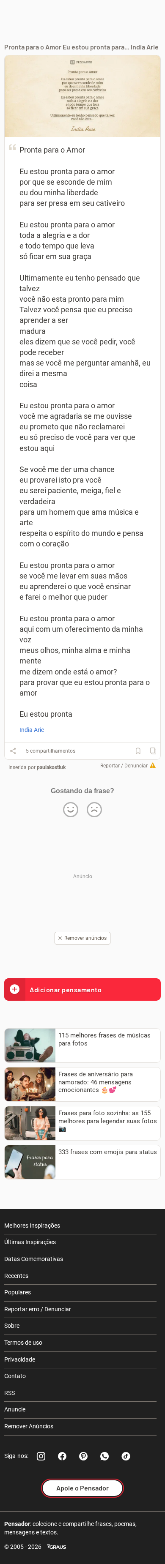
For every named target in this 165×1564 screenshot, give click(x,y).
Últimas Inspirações (30, 1242)
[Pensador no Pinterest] (83, 1456)
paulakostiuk (51, 767)
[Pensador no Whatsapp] (104, 1456)
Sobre (11, 1325)
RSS (9, 1392)
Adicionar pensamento (66, 989)
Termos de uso (23, 1342)
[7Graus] (56, 1547)
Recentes (16, 1275)
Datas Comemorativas (33, 1259)
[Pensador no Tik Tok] (125, 1456)
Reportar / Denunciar (124, 766)
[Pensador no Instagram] (41, 1456)
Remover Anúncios (28, 1426)
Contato (15, 1376)
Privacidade (19, 1359)
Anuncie (14, 1409)
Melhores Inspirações (32, 1225)
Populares (17, 1292)
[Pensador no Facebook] (62, 1456)
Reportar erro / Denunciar (37, 1309)
